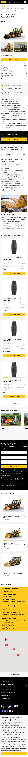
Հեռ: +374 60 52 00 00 (7, 591)
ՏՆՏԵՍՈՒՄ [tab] (18, 154)
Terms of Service (9, 485)
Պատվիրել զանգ (14, 674)
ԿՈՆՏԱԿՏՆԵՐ (6, 584)
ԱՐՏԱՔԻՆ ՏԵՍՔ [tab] (6, 21)
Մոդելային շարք (12, 7)
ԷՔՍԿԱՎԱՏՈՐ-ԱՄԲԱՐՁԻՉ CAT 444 (10, 10)
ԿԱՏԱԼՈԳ (4, 681)
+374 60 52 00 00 (17, 2)
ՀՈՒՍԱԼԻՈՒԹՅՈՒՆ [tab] (7, 154)
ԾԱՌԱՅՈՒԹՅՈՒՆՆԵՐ (8, 689)
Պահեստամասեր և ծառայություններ (8, 685)
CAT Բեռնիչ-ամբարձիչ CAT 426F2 (12, 573)
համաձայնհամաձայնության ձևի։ (11, 481)
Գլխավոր (3, 7)
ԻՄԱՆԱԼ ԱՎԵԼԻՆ (14, 273)
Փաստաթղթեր (5, 695)
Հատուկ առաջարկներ (8, 692)
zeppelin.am (16, 737)
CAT (23, 8)
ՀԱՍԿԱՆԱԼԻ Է (14, 753)
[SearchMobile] (9, 2)
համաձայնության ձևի (6, 473)
